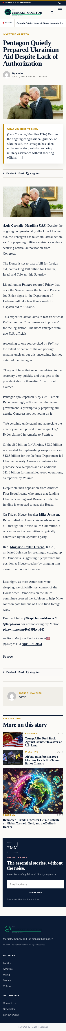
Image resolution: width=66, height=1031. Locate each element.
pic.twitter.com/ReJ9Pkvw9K (23, 629)
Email (21, 173)
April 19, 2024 (32, 644)
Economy (9, 815)
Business (31, 733)
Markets (23, 34)
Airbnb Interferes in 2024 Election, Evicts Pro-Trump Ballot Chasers (42, 760)
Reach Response (39, 1026)
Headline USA (35, 225)
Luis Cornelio (13, 225)
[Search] (52, 12)
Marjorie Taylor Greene (27, 547)
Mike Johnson (49, 514)
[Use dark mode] (59, 3)
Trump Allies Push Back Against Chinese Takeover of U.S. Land (43, 742)
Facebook (11, 173)
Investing (10, 34)
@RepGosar (11, 624)
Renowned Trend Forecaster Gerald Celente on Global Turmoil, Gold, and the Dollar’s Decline (31, 823)
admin (19, 73)
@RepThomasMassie (39, 618)
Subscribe (35, 892)
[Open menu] (60, 12)
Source (8, 656)
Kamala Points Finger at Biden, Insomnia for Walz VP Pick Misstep (39, 23)
